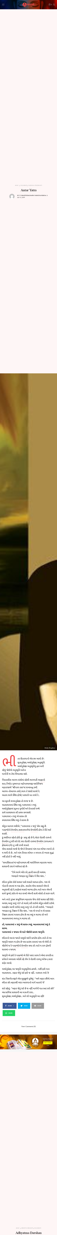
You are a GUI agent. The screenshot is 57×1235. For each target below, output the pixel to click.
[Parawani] (28, 5)
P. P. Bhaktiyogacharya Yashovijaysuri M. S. (33, 195)
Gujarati (23, 185)
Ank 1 (17, 185)
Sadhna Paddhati (35, 185)
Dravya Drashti (27, 1228)
